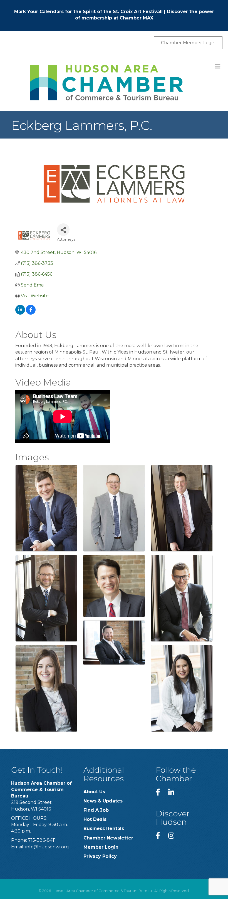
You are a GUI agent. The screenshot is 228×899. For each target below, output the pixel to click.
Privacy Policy (100, 856)
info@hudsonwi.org (47, 846)
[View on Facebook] (31, 313)
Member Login (100, 847)
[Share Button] (63, 229)
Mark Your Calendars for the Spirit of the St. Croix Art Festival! (88, 11)
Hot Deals (94, 819)
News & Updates (103, 801)
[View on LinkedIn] (20, 313)
